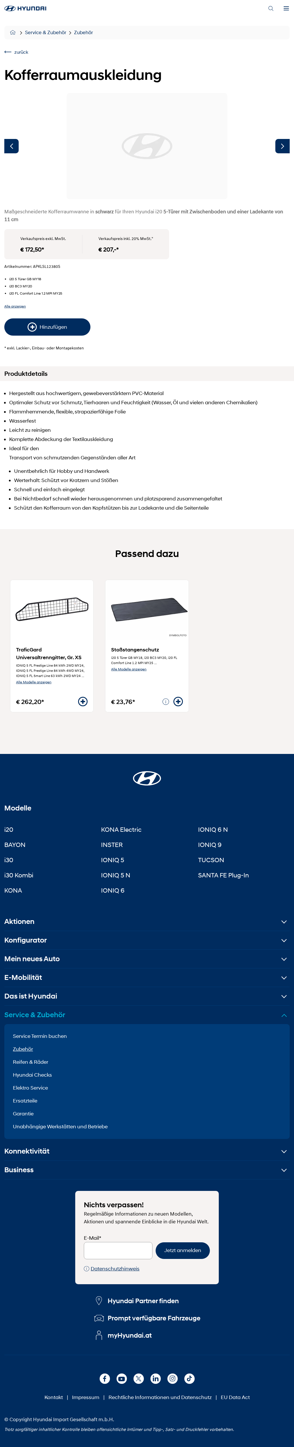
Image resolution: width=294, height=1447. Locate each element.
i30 (8, 860)
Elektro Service (30, 1088)
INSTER (112, 844)
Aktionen (19, 921)
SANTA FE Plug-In (223, 875)
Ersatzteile (25, 1101)
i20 (8, 829)
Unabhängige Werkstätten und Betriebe (60, 1126)
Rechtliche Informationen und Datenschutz (160, 1397)
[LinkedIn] (155, 1378)
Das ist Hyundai (30, 996)
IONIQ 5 (112, 860)
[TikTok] (189, 1378)
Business (19, 1169)
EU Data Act (235, 1397)
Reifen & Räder (30, 1062)
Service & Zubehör (45, 32)
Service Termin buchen (40, 1036)
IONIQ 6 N (213, 829)
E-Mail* (92, 1238)
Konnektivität (26, 1151)
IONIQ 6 (113, 890)
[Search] (270, 8)
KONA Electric (121, 829)
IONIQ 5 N (115, 875)
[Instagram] (172, 1378)
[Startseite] (13, 32)
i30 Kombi (18, 875)
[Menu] (286, 8)
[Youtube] (121, 1378)
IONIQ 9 (210, 844)
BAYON (15, 844)
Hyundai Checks (32, 1075)
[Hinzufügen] (83, 701)
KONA (13, 890)
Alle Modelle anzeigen (33, 682)
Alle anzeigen (15, 306)
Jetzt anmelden (182, 1250)
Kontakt (54, 1397)
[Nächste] (282, 146)
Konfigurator (25, 940)
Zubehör (83, 32)
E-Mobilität (23, 977)
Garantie (23, 1114)
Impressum (85, 1397)
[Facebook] (104, 1378)
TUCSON (211, 860)
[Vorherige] (11, 146)
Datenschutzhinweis (115, 1269)
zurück (21, 52)
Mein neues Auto (32, 958)
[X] (138, 1378)
